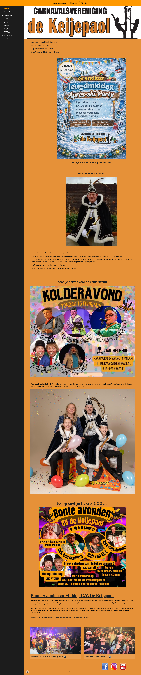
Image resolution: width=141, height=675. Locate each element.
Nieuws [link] (6, 9)
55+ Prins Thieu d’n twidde (40, 45)
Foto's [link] (6, 19)
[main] (91, 162)
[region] (70, 3)
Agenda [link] (6, 25)
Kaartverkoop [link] (8, 12)
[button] (138, 9)
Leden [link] (6, 22)
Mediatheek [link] (8, 35)
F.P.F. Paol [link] (7, 32)
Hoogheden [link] (8, 15)
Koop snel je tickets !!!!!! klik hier (42, 49)
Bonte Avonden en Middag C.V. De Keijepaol (45, 52)
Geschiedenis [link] (8, 39)
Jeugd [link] (6, 29)
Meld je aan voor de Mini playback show (44, 42)
